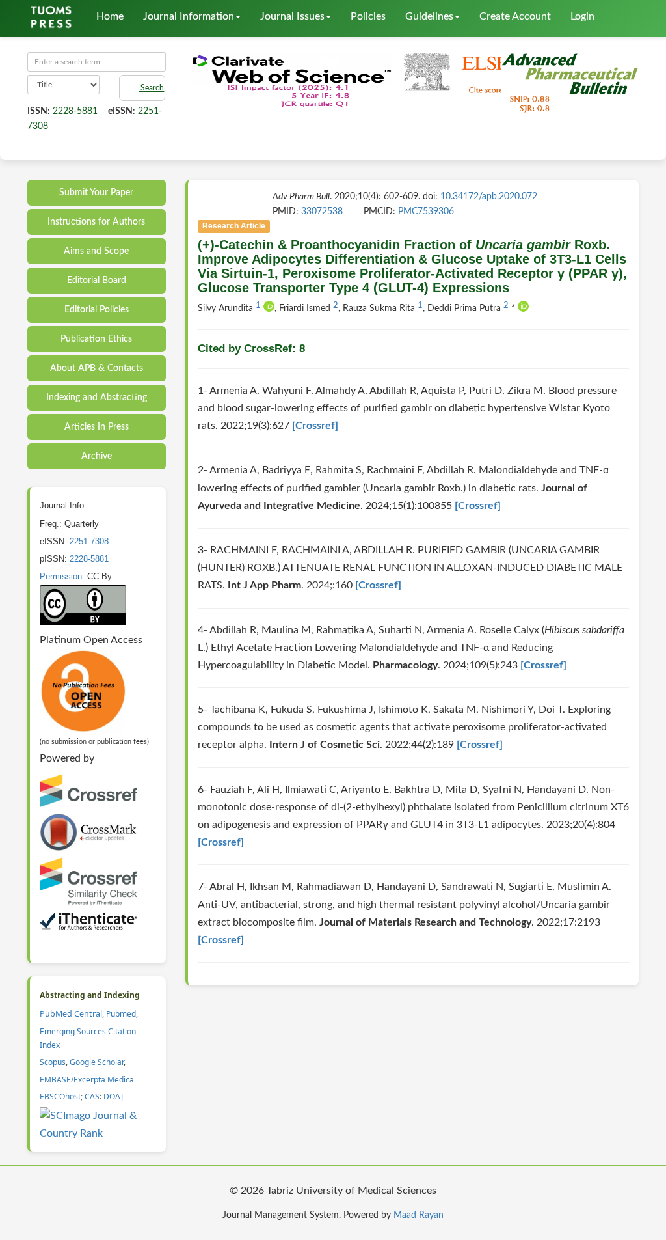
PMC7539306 (426, 211)
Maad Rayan (418, 1215)
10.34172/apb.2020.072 (488, 196)
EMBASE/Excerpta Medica (87, 1079)
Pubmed (121, 1013)
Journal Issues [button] (292, 16)
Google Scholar (97, 1062)
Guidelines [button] (429, 16)
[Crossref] (315, 425)
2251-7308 (89, 541)
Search (151, 88)
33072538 (322, 211)
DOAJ (113, 1096)
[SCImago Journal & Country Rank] (98, 1124)
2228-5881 (75, 111)
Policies (368, 16)
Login (582, 16)
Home (110, 16)
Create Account (515, 16)
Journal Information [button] (188, 16)
